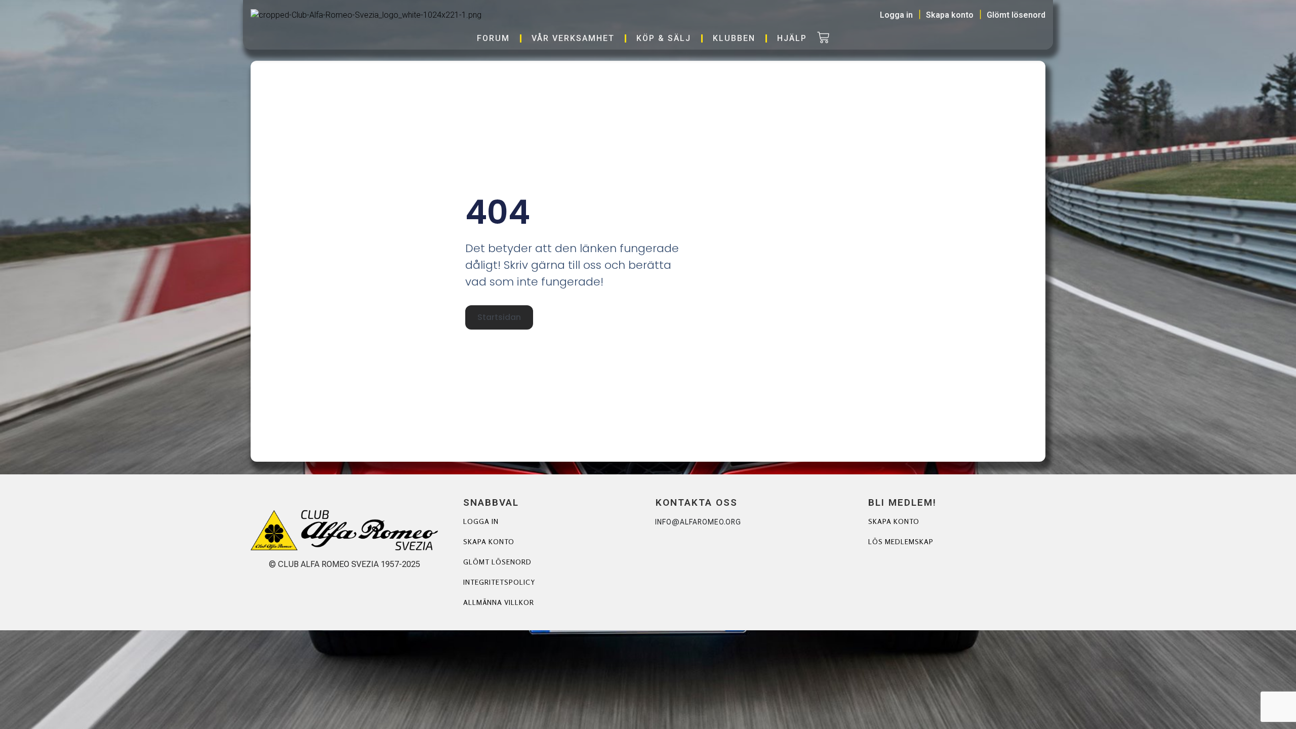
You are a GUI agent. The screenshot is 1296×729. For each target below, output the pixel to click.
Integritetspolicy (499, 582)
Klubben (734, 38)
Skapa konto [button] (950, 15)
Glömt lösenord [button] (1016, 15)
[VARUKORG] (823, 38)
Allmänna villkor (498, 602)
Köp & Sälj (663, 38)
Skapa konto (488, 541)
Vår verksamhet (573, 38)
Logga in (481, 521)
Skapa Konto (893, 521)
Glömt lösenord (497, 561)
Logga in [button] (896, 15)
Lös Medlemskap (901, 541)
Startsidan (499, 317)
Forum (493, 38)
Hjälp (792, 38)
